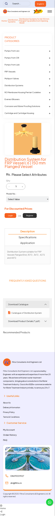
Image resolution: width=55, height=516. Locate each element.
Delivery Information (11, 407)
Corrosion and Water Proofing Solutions (22, 106)
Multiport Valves (12, 78)
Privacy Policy (9, 412)
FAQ (5, 440)
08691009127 (17, 476)
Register (29, 215)
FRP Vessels (10, 71)
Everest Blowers (12, 99)
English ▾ (40, 4)
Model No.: (11, 193)
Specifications (27, 237)
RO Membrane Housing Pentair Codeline (23, 92)
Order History (10, 435)
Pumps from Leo (12, 50)
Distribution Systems (13, 21)
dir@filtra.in (16, 483)
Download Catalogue (18, 304)
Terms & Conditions (11, 417)
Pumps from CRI (12, 57)
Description (27, 231)
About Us (7, 402)
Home (4, 21)
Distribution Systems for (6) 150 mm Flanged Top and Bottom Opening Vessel (34, 21)
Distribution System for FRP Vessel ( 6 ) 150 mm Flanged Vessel (25, 163)
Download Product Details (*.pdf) (24, 321)
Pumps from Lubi (12, 64)
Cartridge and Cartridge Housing (19, 113)
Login (10, 215)
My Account (9, 429)
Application (27, 242)
